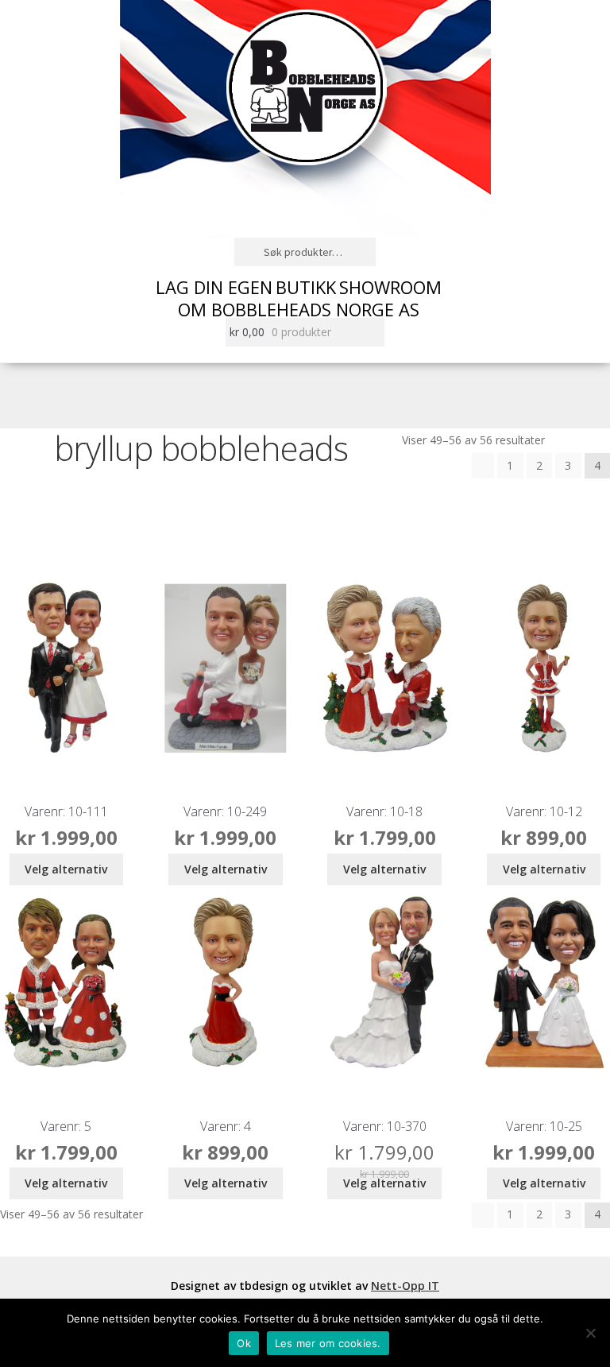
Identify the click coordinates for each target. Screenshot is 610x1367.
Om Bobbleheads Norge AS (298, 309)
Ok (244, 1343)
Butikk (306, 287)
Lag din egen (214, 287)
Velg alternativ (66, 869)
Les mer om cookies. (328, 1343)
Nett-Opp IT (405, 1285)
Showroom (390, 287)
